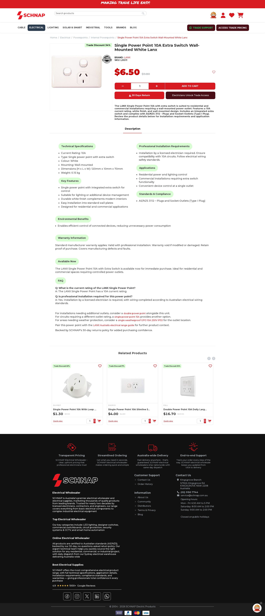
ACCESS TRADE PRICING (232, 28)
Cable (21, 27)
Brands (121, 27)
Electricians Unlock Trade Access (190, 95)
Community (144, 501)
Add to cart (190, 86)
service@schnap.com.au (194, 495)
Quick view (86, 421)
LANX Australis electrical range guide (113, 325)
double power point (135, 313)
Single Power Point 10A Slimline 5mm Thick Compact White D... (103, 409)
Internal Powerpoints (102, 37)
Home (53, 37)
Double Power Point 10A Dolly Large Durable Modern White (159, 409)
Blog (133, 27)
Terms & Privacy (147, 510)
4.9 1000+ (73, 585)
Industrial (93, 27)
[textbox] (100, 13)
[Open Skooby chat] (257, 608)
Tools (108, 27)
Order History (145, 484)
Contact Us (144, 480)
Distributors (144, 506)
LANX (127, 57)
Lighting (53, 27)
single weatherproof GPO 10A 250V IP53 (140, 320)
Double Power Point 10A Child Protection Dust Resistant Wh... (214, 409)
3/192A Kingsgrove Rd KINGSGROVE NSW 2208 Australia (194, 486)
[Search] (143, 13)
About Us (143, 497)
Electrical (36, 27)
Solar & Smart (72, 27)
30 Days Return (141, 95)
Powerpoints (80, 37)
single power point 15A (127, 317)
